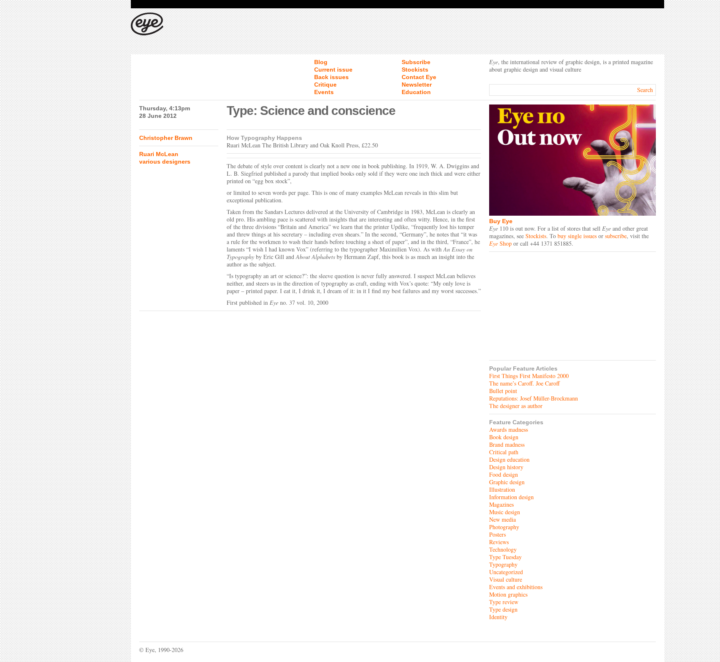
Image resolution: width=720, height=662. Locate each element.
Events (324, 92)
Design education (509, 459)
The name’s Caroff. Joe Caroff (524, 383)
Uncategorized (506, 572)
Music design (504, 512)
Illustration (502, 489)
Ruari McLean (158, 154)
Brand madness (507, 444)
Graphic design (507, 482)
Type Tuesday (505, 557)
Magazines (501, 504)
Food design (503, 474)
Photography (504, 527)
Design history (506, 467)
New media (502, 519)
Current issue (333, 69)
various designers (164, 161)
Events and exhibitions (515, 587)
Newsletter (417, 84)
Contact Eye (419, 77)
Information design (511, 497)
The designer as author (515, 406)
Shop (500, 243)
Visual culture (505, 579)
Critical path (503, 452)
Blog (321, 62)
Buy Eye (500, 221)
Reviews (499, 542)
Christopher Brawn (165, 137)
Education (416, 92)
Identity (498, 617)
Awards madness (508, 429)
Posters (497, 534)
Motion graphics (508, 594)
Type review (503, 602)
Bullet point (503, 391)
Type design (503, 609)
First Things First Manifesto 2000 (529, 376)
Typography (503, 564)
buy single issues (577, 236)
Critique (325, 84)
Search (645, 90)
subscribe (616, 236)
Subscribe (416, 62)
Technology (503, 549)
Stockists (415, 69)
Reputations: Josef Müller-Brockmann (533, 398)
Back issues (331, 77)
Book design (503, 437)
